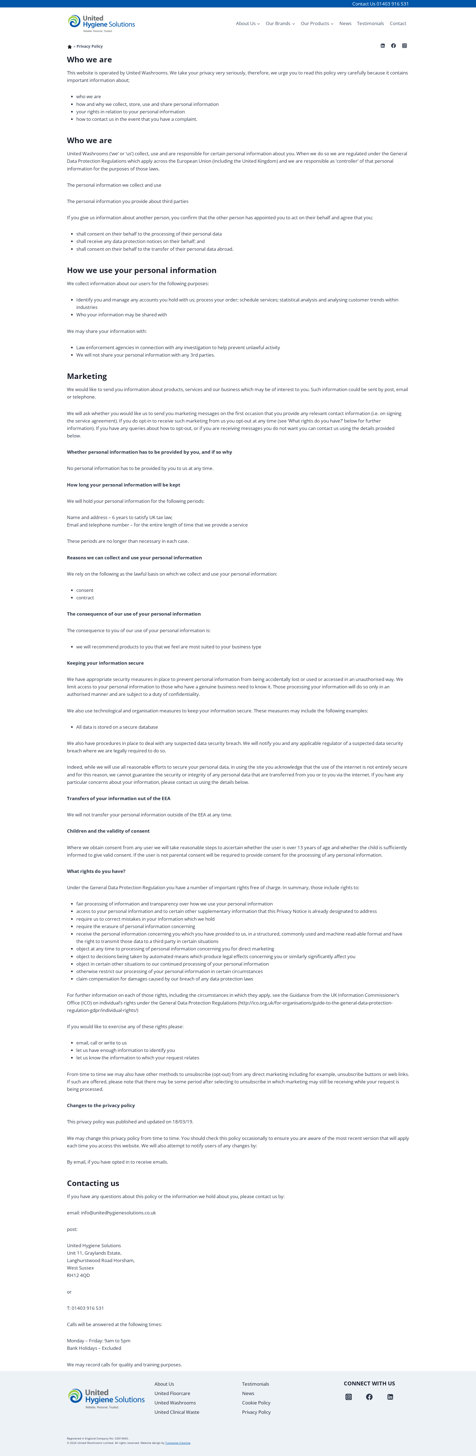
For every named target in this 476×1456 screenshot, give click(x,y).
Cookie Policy (256, 1402)
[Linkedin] (383, 45)
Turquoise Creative (177, 1443)
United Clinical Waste (177, 1412)
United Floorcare (172, 1393)
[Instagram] (404, 45)
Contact (398, 23)
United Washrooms (175, 1402)
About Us (164, 1384)
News (345, 23)
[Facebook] (393, 45)
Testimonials (370, 23)
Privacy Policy (256, 1412)
